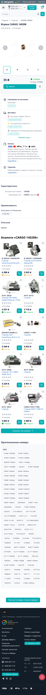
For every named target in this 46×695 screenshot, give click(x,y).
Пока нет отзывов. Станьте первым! (23, 600)
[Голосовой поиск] (38, 14)
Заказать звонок (11, 674)
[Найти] (42, 14)
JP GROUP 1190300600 (33, 258)
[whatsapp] (10, 678)
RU (4, 612)
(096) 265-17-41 (10, 666)
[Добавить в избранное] (40, 86)
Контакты (41, 2)
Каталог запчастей (9, 649)
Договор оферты (8, 639)
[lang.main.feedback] (42, 677)
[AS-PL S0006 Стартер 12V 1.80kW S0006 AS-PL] (12, 360)
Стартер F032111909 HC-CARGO (34, 410)
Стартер (14, 20)
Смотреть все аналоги (22, 431)
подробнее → (13, 161)
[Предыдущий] (5, 47)
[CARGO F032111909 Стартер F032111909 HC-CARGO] (34, 397)
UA (18, 2)
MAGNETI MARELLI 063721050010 (9, 333)
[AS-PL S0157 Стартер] (34, 286)
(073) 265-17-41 (10, 670)
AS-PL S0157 (29, 296)
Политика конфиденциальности (11, 644)
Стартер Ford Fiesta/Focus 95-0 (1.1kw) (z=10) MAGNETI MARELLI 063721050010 (12, 336)
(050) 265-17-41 (10, 662)
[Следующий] (41, 47)
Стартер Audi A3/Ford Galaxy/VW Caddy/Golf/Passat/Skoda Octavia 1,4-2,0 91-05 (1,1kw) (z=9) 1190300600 (34, 261)
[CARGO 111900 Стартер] (34, 323)
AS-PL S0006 (6, 370)
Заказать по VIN (33, 643)
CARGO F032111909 (32, 407)
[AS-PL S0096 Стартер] (34, 360)
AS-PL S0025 (6, 296)
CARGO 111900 (30, 333)
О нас (4, 636)
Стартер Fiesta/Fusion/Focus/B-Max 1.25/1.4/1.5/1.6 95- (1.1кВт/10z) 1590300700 (11, 261)
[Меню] (3, 7)
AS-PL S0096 (29, 370)
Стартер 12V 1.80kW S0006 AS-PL (10, 373)
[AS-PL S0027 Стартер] (12, 397)
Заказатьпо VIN (32, 8)
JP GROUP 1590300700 (10, 258)
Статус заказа (30, 639)
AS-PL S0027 (6, 407)
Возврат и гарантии (32, 636)
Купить (12, 86)
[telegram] (3, 678)
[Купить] (19, 273)
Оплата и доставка (29, 2)
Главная (5, 20)
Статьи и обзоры (9, 653)
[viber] (7, 678)
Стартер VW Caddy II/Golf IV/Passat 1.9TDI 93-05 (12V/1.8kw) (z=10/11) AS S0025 (11, 299)
